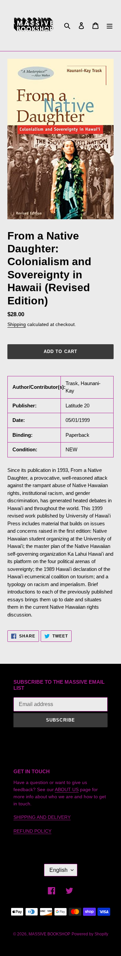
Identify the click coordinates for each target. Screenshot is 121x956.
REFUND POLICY (32, 831)
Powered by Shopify (90, 934)
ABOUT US (67, 789)
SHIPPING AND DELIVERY (42, 817)
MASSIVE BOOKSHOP (49, 934)
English (58, 870)
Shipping (16, 324)
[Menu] (110, 25)
